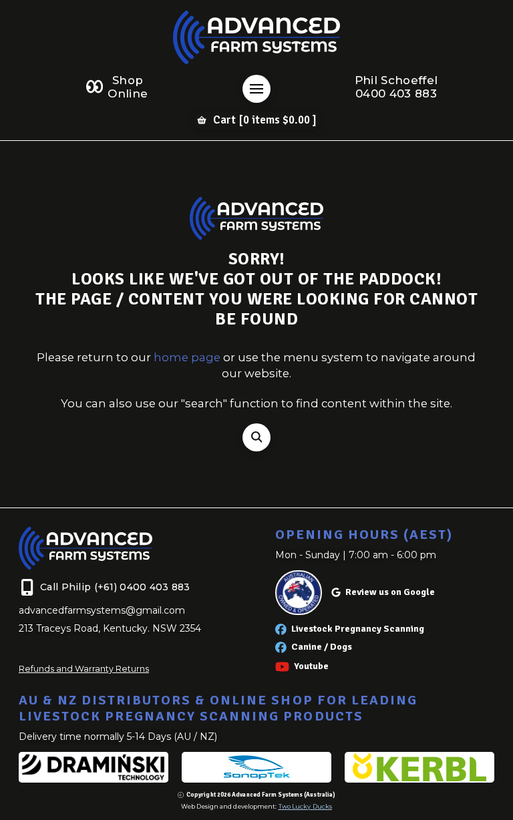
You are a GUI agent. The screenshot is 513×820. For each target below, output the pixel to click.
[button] (256, 89)
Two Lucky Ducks (305, 806)
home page (187, 357)
